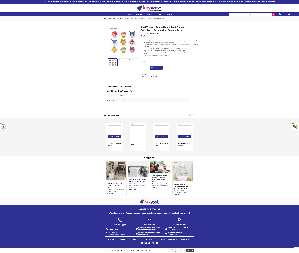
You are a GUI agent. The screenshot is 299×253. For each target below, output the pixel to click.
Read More (110, 193)
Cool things (120, 18)
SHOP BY (149, 14)
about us (111, 239)
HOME (129, 14)
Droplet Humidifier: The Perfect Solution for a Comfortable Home (181, 186)
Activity (110, 18)
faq (134, 239)
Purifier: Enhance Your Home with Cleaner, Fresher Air (114, 185)
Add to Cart (190, 250)
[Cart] (289, 14)
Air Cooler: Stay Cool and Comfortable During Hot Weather (137, 181)
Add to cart (157, 67)
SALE (160, 14)
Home (105, 18)
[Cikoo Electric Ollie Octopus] (137, 125)
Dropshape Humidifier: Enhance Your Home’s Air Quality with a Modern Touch (160, 178)
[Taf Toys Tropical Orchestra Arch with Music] (184, 125)
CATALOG (169, 14)
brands (122, 239)
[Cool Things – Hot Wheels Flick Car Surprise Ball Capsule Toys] (161, 125)
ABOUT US (139, 14)
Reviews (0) (129, 86)
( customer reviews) (153, 33)
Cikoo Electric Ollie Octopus (139, 142)
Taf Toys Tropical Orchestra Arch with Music (190, 143)
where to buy (185, 239)
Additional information (114, 86)
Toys (114, 18)
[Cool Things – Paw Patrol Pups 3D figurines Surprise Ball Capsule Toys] (114, 125)
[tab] (115, 87)
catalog (149, 239)
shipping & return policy (169, 239)
